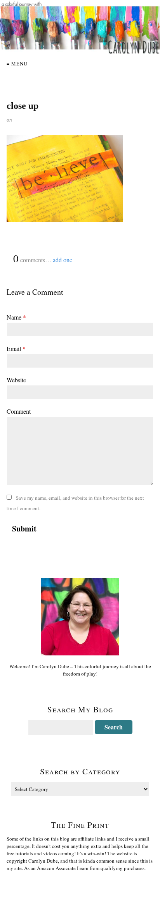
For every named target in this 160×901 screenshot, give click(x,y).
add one (62, 260)
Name (16, 317)
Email (16, 348)
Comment (19, 411)
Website (16, 380)
